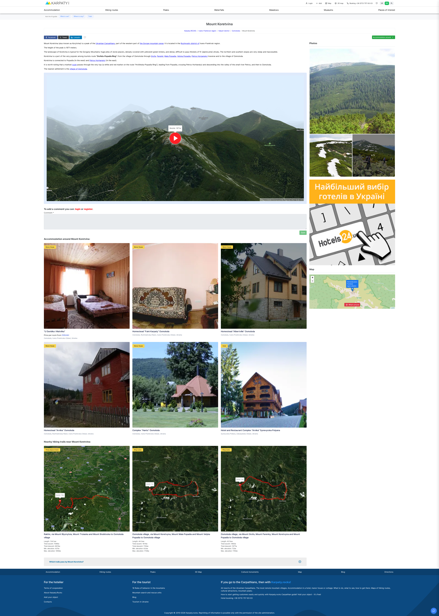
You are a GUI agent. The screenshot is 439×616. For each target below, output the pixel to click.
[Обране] (377, 4)
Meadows (274, 10)
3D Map (198, 572)
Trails (90, 16)
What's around (353, 304)
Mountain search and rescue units (146, 592)
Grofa (153, 56)
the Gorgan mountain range (152, 43)
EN (387, 3)
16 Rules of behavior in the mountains (148, 588)
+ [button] (312, 277)
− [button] (312, 281)
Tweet (64, 37)
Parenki (160, 56)
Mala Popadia (170, 56)
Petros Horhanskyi (97, 60)
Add (320, 3)
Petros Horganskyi (200, 56)
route (74, 64)
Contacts (48, 602)
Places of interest (386, 10)
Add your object (51, 597)
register (88, 209)
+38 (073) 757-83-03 (361, 3)
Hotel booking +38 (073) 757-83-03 (237, 598)
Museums (328, 10)
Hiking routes (111, 10)
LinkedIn (76, 37)
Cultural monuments (250, 572)
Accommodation (52, 10)
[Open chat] (434, 611)
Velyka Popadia (184, 56)
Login (310, 3)
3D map (340, 3)
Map (329, 3)
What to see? (64, 16)
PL (391, 3)
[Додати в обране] (85, 37)
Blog (343, 572)
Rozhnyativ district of (190, 43)
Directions (388, 572)
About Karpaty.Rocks (53, 592)
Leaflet (393, 308)
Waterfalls (219, 10)
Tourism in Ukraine (140, 602)
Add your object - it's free (309, 594)
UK (382, 3)
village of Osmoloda (78, 69)
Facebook (52, 37)
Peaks (166, 10)
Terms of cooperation (53, 588)
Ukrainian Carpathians (105, 43)
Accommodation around (382, 37)
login (77, 209)
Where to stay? (79, 16)
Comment (49, 213)
